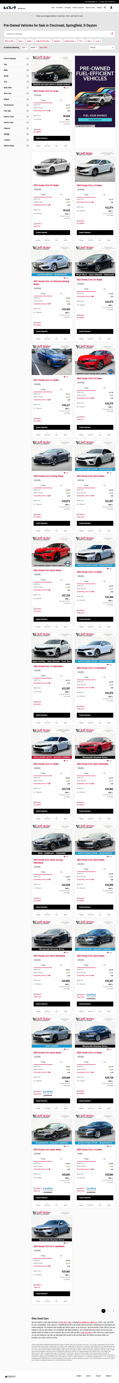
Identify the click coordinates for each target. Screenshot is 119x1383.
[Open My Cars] (110, 7)
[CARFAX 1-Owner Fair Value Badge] (38, 225)
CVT (81, 41)
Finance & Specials (78, 8)
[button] (52, 95)
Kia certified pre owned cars (88, 1322)
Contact (78, 1376)
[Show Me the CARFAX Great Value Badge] (38, 131)
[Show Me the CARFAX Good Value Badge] (38, 900)
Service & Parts (90, 8)
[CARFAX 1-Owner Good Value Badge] (81, 516)
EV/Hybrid (68, 8)
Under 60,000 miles (43, 41)
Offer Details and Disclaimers (84, 126)
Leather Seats (70, 41)
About (88, 1376)
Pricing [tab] (43, 100)
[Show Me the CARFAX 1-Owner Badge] (38, 804)
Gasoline (57, 41)
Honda (33, 47)
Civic (23, 47)
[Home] (10, 7)
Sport (20, 41)
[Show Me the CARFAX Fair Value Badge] (38, 324)
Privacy (98, 1376)
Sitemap (108, 1376)
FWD (89, 41)
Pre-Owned (59, 8)
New (53, 8)
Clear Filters (43, 47)
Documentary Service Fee (41, 111)
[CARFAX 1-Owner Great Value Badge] (81, 1190)
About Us (99, 8)
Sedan (30, 41)
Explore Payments (41, 138)
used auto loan (86, 1332)
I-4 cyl (98, 41)
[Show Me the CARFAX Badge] (81, 317)
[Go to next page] (113, 1311)
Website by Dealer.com (10, 1377)
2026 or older (10, 41)
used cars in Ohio (65, 1322)
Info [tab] (61, 100)
